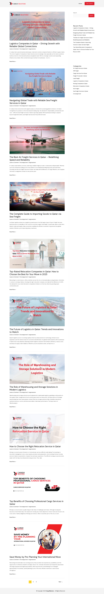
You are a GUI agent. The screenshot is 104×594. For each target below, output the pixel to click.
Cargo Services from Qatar (80, 73)
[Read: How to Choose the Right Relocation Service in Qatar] (37, 428)
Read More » (13, 61)
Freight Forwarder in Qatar (80, 76)
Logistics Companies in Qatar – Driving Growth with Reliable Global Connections (35, 45)
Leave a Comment (14, 49)
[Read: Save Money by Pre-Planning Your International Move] (37, 539)
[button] (89, 3)
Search (75, 12)
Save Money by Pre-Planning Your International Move (35, 557)
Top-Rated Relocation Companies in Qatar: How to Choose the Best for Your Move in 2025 (34, 273)
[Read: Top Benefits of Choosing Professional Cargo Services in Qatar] (37, 483)
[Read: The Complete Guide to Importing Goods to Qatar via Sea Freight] (37, 196)
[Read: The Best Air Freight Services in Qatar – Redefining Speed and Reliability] (37, 139)
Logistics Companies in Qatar (80, 81)
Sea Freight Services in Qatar (80, 91)
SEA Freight (76, 88)
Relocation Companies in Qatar (81, 86)
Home (80, 3)
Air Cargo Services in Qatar (80, 68)
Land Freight (76, 78)
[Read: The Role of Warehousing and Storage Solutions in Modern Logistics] (37, 369)
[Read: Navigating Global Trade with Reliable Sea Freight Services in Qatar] (37, 83)
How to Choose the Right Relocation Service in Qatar (35, 446)
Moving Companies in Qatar (80, 83)
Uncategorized (24, 49)
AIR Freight (76, 71)
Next (61, 582)
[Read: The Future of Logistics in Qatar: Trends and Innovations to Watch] (37, 311)
